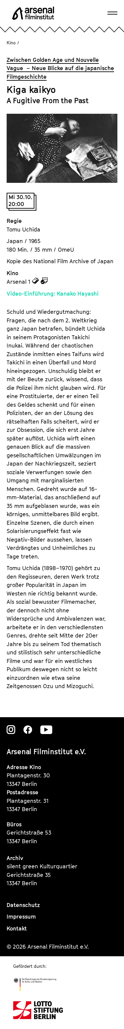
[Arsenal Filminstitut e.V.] (33, 13)
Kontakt (17, 928)
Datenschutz (23, 905)
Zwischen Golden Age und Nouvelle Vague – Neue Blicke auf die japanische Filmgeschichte (60, 68)
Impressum (21, 916)
